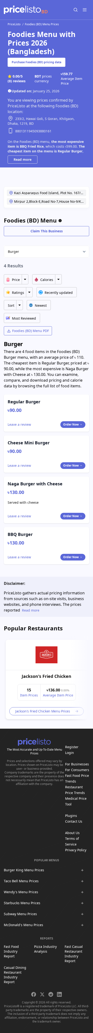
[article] (46, 679)
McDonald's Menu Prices (23, 925)
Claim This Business (47, 231)
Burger (13, 251)
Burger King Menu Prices (24, 870)
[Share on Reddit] (50, 994)
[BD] (22, 9)
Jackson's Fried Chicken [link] (46, 676)
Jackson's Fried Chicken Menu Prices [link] (42, 711)
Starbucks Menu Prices (22, 903)
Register (71, 747)
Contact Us (73, 821)
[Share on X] (42, 994)
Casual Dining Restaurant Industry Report (15, 974)
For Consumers (77, 770)
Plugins (71, 815)
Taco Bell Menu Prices (21, 881)
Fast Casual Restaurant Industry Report (74, 953)
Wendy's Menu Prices (21, 892)
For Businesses (77, 764)
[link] (46, 655)
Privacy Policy (75, 850)
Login (69, 752)
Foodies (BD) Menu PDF (30, 330)
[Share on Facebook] (33, 994)
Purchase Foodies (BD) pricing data (36, 62)
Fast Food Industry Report (11, 951)
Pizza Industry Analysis (45, 949)
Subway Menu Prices (20, 914)
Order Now (71, 424)
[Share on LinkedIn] (59, 994)
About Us (72, 833)
